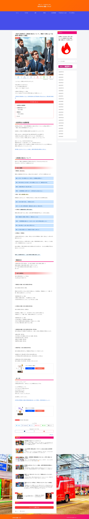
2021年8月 (61, 128)
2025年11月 (61, 71)
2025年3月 (61, 74)
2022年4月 (61, 109)
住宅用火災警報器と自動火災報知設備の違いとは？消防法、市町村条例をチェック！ (32, 400)
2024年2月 (61, 82)
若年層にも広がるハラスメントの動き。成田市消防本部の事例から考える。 (31, 149)
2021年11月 (61, 120)
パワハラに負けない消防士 (30, 365)
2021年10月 (61, 123)
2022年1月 (61, 114)
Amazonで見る (30, 368)
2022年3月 (61, 112)
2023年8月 (61, 90)
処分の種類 (20, 109)
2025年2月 (61, 77)
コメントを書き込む (34, 507)
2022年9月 (61, 101)
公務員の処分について (21, 107)
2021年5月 (61, 136)
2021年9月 (61, 125)
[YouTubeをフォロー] (44, 431)
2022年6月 (61, 104)
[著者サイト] (24, 431)
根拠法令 (19, 112)
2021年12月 (61, 117)
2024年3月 (61, 79)
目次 (33, 102)
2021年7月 (61, 131)
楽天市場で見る (40, 368)
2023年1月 (61, 96)
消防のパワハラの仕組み (29, 408)
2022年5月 (61, 106)
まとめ (18, 116)
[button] (76, 61)
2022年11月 (61, 98)
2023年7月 (61, 93)
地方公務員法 (21, 113)
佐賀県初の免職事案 (21, 105)
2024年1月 (61, 85)
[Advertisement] (44, 23)
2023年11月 (61, 88)
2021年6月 (61, 133)
